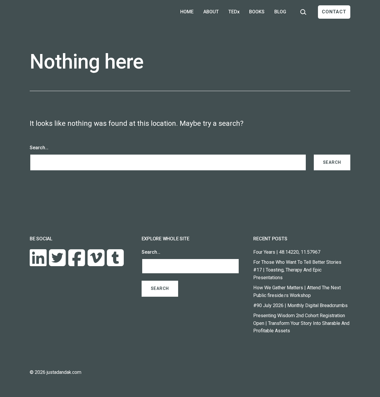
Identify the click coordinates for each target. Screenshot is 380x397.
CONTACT (334, 12)
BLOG (280, 12)
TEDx (234, 12)
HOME (187, 12)
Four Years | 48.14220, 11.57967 (286, 252)
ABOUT (211, 12)
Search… (39, 147)
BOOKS (257, 12)
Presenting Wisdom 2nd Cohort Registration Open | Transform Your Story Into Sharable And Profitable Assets (301, 323)
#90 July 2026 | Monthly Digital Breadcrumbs (300, 305)
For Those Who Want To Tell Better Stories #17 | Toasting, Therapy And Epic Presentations (297, 269)
